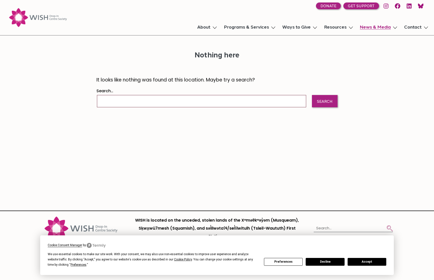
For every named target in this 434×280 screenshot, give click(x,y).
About (203, 27)
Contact (413, 27)
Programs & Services (246, 27)
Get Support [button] (361, 6)
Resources (335, 27)
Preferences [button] (78, 264)
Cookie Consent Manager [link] (65, 245)
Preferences (283, 261)
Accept (367, 261)
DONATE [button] (328, 6)
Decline (325, 261)
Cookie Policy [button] (183, 259)
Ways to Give (296, 27)
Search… (104, 91)
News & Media (375, 27)
